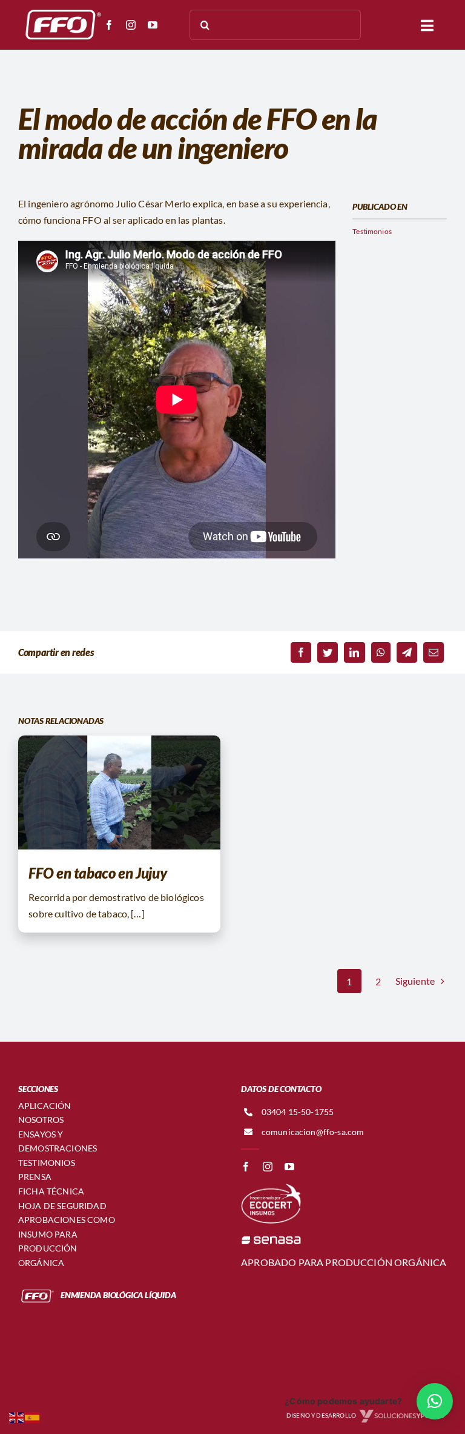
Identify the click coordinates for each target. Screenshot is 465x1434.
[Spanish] (33, 1416)
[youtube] (152, 25)
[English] (17, 1416)
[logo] (60, 10)
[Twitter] (327, 652)
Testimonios (372, 231)
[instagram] (131, 25)
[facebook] (109, 25)
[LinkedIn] (354, 652)
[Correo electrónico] (433, 652)
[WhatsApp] (381, 652)
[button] (435, 1401)
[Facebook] (301, 652)
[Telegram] (407, 652)
